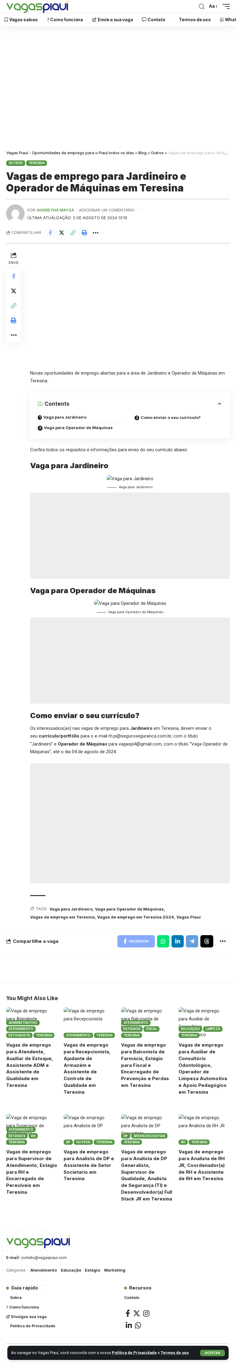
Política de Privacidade (134, 1352)
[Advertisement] (118, 89)
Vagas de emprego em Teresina (62, 917)
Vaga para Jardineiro (64, 417)
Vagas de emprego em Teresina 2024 (135, 917)
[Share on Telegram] (192, 941)
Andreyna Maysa (55, 210)
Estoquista (19, 1035)
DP (68, 1142)
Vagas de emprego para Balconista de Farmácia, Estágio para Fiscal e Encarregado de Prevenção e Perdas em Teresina (145, 1065)
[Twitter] (137, 1313)
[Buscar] (201, 6)
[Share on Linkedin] (177, 941)
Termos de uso (175, 1352)
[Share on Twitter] (61, 232)
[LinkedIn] (128, 1325)
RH (33, 1136)
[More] (95, 232)
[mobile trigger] (224, 6)
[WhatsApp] (138, 1325)
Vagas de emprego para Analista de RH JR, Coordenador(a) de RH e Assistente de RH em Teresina (202, 1165)
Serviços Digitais (149, 1136)
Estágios (132, 1029)
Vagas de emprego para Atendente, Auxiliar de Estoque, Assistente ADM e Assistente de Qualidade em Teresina (29, 1065)
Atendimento (21, 1029)
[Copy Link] (73, 232)
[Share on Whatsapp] (163, 941)
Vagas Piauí (188, 917)
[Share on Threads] (206, 941)
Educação (190, 1029)
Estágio (92, 1270)
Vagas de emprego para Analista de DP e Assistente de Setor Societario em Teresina (89, 1165)
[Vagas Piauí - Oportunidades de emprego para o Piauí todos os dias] (37, 6)
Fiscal (151, 1029)
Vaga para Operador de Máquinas (78, 427)
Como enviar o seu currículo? (171, 417)
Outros (16, 163)
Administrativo (23, 1022)
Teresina (37, 163)
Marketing (114, 1270)
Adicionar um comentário (107, 210)
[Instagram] (146, 1313)
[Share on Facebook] (50, 232)
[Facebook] (128, 1313)
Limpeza (213, 1029)
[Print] (84, 232)
